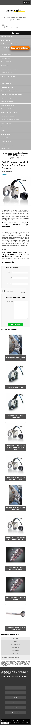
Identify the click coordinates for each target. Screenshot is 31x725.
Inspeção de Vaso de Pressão (8, 76)
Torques (3, 130)
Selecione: (15, 638)
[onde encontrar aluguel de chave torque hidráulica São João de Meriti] (15, 432)
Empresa (15, 693)
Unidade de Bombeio (5, 134)
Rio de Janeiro (15, 647)
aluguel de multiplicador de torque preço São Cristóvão (15, 628)
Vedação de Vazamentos (7, 145)
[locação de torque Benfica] (15, 374)
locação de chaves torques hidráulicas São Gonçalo (15, 568)
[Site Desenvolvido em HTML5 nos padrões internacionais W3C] (5, 723)
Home (15, 688)
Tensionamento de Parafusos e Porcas (10, 119)
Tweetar (4, 174)
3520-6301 (10, 17)
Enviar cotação (15, 324)
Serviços (15, 33)
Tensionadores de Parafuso (7, 116)
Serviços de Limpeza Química (7, 105)
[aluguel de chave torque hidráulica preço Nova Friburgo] (15, 344)
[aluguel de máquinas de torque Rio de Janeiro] (15, 584)
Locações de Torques (6, 83)
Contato (15, 707)
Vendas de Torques (5, 148)
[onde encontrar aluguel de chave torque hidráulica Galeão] (15, 464)
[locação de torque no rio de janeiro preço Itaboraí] (15, 494)
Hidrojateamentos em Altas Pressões (9, 69)
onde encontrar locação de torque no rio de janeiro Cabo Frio (15, 538)
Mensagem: (10, 301)
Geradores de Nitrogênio (6, 61)
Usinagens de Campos (6, 141)
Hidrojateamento (5, 65)
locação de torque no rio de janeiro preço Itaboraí (15, 508)
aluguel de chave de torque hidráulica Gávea (15, 416)
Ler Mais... (4, 249)
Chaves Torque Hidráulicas (7, 51)
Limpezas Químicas (5, 80)
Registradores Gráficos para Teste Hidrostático (11, 94)
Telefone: (9, 284)
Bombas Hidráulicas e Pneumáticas (9, 43)
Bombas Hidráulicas (5, 40)
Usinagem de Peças (5, 137)
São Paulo (15, 653)
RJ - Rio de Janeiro (15, 644)
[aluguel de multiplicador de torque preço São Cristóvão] (15, 614)
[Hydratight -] (15, 9)
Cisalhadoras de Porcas (6, 54)
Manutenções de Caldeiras (7, 87)
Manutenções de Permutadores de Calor (10, 90)
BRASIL (15, 641)
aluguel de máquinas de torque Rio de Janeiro (15, 598)
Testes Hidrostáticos (6, 123)
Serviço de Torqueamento (7, 101)
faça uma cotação (20, 48)
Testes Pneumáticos (6, 127)
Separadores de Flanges (6, 98)
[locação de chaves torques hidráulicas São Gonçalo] (15, 554)
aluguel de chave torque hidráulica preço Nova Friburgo (15, 358)
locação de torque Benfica (15, 387)
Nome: (10, 272)
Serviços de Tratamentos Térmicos (9, 112)
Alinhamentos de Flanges (7, 36)
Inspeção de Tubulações (6, 72)
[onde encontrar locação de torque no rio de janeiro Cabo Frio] (15, 524)
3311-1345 (16, 20)
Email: (10, 278)
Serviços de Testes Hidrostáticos (8, 108)
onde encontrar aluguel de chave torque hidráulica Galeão (15, 478)
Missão (15, 698)
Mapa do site (15, 712)
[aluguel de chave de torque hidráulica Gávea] (15, 402)
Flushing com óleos (5, 58)
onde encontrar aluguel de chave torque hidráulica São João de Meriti (15, 447)
